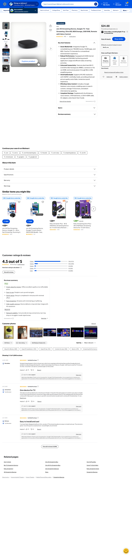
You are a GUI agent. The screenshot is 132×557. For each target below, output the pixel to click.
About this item (9, 163)
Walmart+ (116, 10)
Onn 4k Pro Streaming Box (52, 465)
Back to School (44, 10)
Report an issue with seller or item (113, 72)
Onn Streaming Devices (52, 468)
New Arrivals (84, 10)
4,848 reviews (20, 264)
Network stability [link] (12, 313)
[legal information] (117, 29)
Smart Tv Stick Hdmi (92, 465)
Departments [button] (7, 10)
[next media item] (50, 48)
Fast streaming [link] (11, 301)
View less (43, 318)
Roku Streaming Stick (93, 468)
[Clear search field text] (91, 4)
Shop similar (119, 39)
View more (78, 375)
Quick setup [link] (10, 295)
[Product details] (94, 169)
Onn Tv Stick (7, 462)
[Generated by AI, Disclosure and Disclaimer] (94, 101)
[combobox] (69, 4)
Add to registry (123, 77)
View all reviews (8, 272)
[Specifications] (94, 174)
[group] (66, 36)
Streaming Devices (92, 472)
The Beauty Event (96, 10)
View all (93, 323)
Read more (23, 398)
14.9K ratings (72, 36)
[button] (105, 4)
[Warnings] (94, 186)
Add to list (109, 77)
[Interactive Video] (6, 25)
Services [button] (19, 10)
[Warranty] (94, 180)
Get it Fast (66, 10)
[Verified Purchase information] (38, 360)
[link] (90, 332)
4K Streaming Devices (10, 472)
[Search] (95, 4)
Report (39, 370)
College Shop (56, 10)
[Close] (36, 10)
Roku (46, 472)
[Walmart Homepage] (4, 4)
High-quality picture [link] (13, 304)
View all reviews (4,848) (50, 446)
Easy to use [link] (10, 292)
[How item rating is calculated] (21, 267)
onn (57, 26)
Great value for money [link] (13, 287)
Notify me (106, 47)
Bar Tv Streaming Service (11, 465)
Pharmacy (75, 10)
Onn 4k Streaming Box (51, 462)
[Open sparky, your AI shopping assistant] (126, 551)
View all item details (65, 101)
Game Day (107, 10)
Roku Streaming (8, 468)
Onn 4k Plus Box (91, 462)
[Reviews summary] (67, 36)
